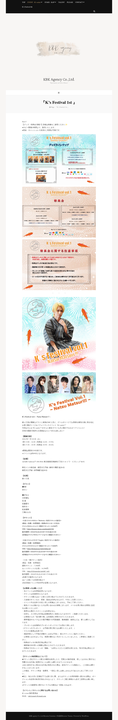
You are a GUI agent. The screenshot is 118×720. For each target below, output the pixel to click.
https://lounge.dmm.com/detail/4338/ (40, 529)
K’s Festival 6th (27, 7)
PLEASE (70, 2)
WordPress (85, 716)
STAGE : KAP (49, 2)
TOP (23, 2)
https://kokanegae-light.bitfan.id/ (39, 549)
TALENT (61, 2)
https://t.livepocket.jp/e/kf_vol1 (38, 571)
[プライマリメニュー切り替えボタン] (59, 92)
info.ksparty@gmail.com (37, 696)
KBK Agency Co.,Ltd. (59, 79)
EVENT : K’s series (34, 2)
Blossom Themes (67, 716)
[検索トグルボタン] (94, 11)
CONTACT (79, 2)
